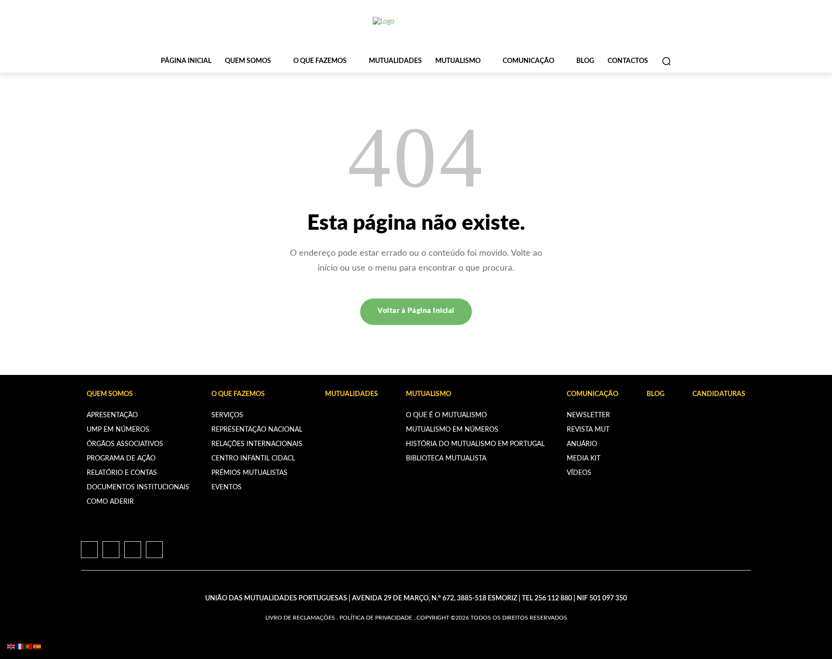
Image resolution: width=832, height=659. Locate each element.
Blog (655, 394)
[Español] (37, 646)
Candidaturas (718, 394)
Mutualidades (351, 394)
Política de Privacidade (375, 618)
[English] (11, 646)
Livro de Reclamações (300, 618)
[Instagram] (111, 549)
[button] (666, 61)
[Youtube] (154, 549)
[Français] (20, 646)
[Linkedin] (132, 549)
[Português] (29, 646)
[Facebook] (89, 549)
